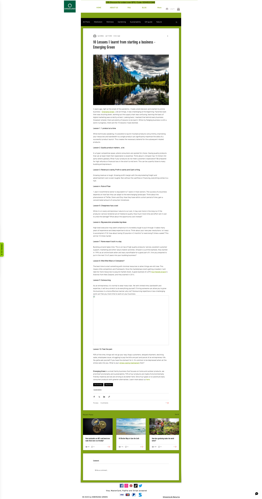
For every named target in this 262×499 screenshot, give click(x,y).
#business (109, 385)
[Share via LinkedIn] (104, 397)
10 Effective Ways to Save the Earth (129, 438)
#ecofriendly (98, 385)
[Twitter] (140, 486)
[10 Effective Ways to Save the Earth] (131, 426)
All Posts (86, 22)
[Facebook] (121, 486)
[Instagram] (126, 486)
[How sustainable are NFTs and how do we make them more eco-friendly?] (98, 426)
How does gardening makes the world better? (163, 439)
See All (177, 414)
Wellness (110, 22)
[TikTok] (136, 486)
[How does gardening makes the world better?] (164, 426)
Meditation (98, 22)
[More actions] (167, 36)
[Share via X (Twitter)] (99, 397)
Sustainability (135, 22)
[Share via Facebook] (94, 397)
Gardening (122, 22)
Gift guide (148, 22)
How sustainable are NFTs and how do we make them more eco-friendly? (97, 439)
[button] (178, 9)
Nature (159, 22)
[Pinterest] (131, 486)
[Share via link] (109, 397)
